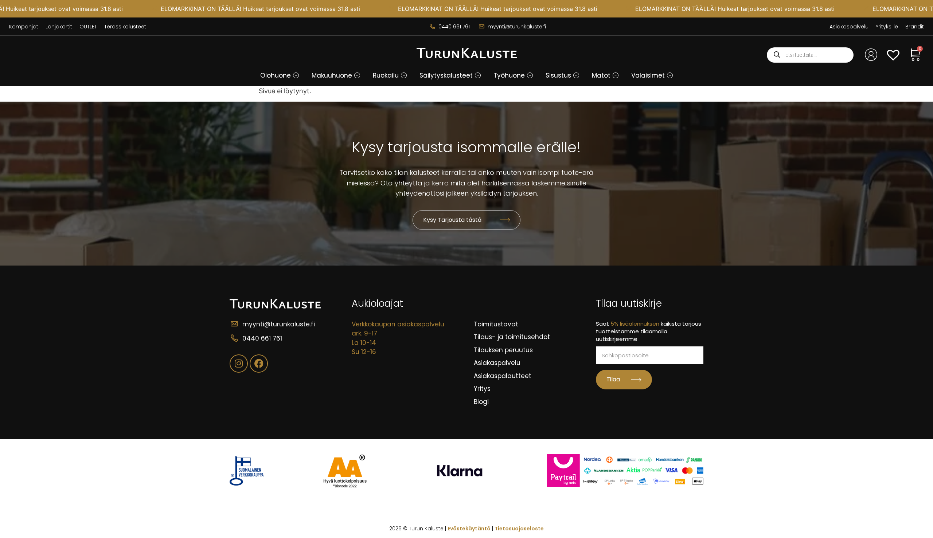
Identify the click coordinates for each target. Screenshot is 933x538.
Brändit (914, 26)
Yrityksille (887, 26)
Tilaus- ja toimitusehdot (512, 337)
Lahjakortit (59, 26)
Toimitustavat (496, 324)
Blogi (481, 401)
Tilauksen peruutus (503, 350)
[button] (296, 75)
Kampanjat (23, 26)
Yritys (482, 388)
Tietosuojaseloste (519, 528)
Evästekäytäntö (469, 528)
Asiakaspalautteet (502, 376)
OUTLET (88, 26)
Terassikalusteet (125, 26)
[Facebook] (259, 363)
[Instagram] (239, 363)
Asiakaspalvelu (848, 26)
